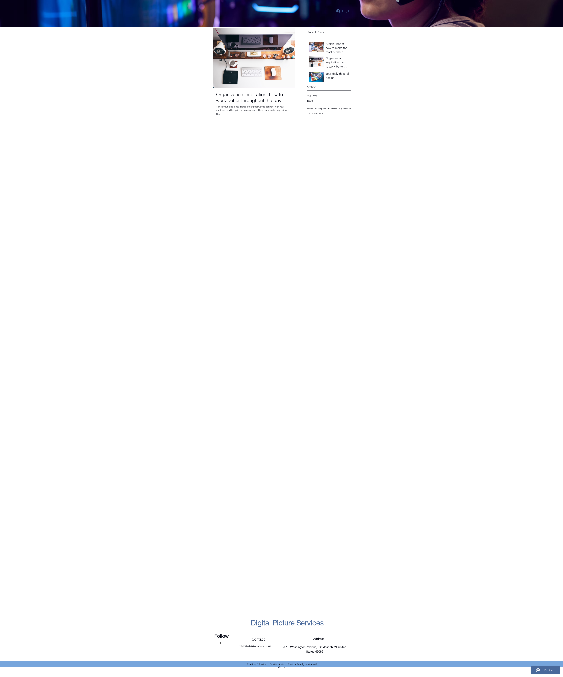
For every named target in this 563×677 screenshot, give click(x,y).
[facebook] (220, 643)
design (310, 108)
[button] (337, 21)
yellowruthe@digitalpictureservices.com (255, 646)
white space (317, 113)
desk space (320, 108)
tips (308, 113)
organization (345, 108)
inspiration (333, 108)
